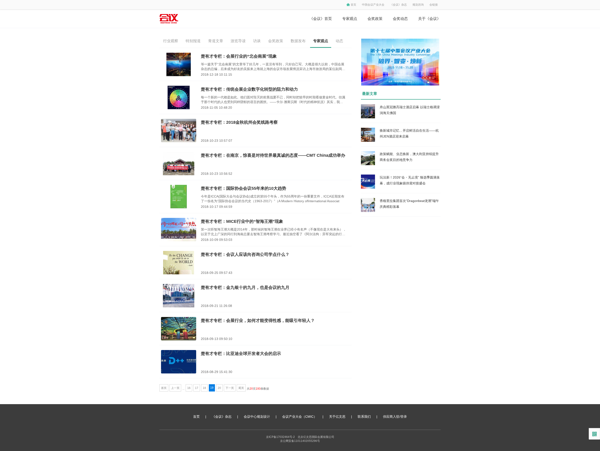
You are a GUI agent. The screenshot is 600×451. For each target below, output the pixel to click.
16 (189, 388)
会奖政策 (375, 19)
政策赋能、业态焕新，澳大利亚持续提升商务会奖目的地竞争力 (409, 157)
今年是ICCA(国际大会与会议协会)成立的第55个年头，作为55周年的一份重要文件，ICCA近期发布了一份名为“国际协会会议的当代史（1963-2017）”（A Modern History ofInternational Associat (272, 198)
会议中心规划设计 (257, 416)
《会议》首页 (320, 19)
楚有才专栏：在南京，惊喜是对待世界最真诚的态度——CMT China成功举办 (273, 155)
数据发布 (298, 41)
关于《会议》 (429, 19)
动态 (339, 41)
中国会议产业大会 (373, 4)
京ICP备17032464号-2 (280, 437)
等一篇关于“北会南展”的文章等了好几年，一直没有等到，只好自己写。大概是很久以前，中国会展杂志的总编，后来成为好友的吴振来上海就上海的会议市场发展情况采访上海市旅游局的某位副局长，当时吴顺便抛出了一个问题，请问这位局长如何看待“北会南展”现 (272, 66)
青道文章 (215, 41)
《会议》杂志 (398, 4)
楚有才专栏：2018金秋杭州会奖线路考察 (239, 122)
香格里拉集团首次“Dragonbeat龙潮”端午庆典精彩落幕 (409, 204)
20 (219, 388)
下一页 (229, 388)
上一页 (175, 388)
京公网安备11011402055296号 (300, 441)
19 (212, 387)
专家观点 (349, 19)
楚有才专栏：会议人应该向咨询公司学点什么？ (245, 254)
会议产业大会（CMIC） (299, 416)
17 (196, 388)
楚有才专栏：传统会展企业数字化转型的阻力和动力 (249, 89)
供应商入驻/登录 (395, 416)
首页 (353, 4)
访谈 (257, 41)
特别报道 (193, 41)
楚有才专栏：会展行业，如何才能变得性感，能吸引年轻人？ (258, 320)
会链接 (433, 4)
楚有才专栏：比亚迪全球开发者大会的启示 (241, 353)
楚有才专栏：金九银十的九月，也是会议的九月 (245, 287)
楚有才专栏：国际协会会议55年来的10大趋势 (243, 188)
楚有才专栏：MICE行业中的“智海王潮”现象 (242, 221)
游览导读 (238, 41)
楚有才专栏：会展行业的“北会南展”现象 (239, 56)
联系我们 (364, 416)
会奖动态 (400, 19)
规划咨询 (418, 4)
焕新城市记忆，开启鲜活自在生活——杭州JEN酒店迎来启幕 (409, 133)
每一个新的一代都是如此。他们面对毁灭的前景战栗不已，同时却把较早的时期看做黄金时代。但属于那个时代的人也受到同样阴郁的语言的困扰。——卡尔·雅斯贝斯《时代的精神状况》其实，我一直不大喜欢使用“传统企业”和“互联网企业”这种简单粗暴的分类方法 (273, 99)
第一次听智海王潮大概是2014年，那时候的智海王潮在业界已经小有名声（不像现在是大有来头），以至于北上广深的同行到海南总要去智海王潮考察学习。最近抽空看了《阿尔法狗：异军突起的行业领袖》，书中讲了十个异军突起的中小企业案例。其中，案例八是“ (273, 231)
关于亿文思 (337, 416)
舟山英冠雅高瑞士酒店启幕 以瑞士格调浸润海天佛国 (410, 110)
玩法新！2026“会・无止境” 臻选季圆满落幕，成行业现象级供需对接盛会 (410, 180)
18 (204, 388)
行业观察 (170, 41)
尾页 (241, 388)
